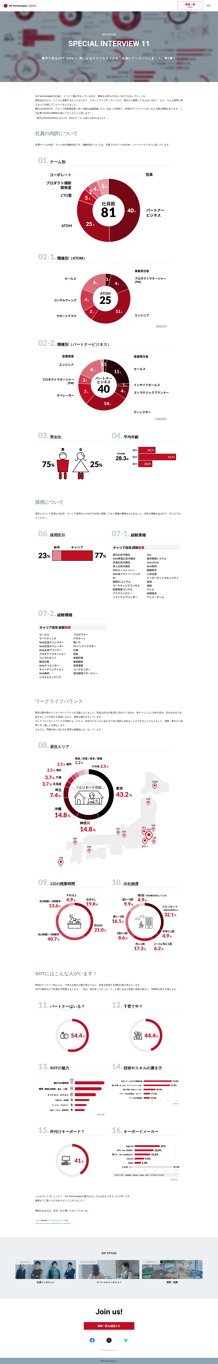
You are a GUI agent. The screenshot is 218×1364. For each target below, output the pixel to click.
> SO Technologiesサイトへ (109, 1350)
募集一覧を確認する (109, 1326)
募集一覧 (190, 5)
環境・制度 (172, 1282)
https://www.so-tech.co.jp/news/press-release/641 (53, 1223)
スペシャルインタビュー (109, 1282)
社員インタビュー (46, 1282)
